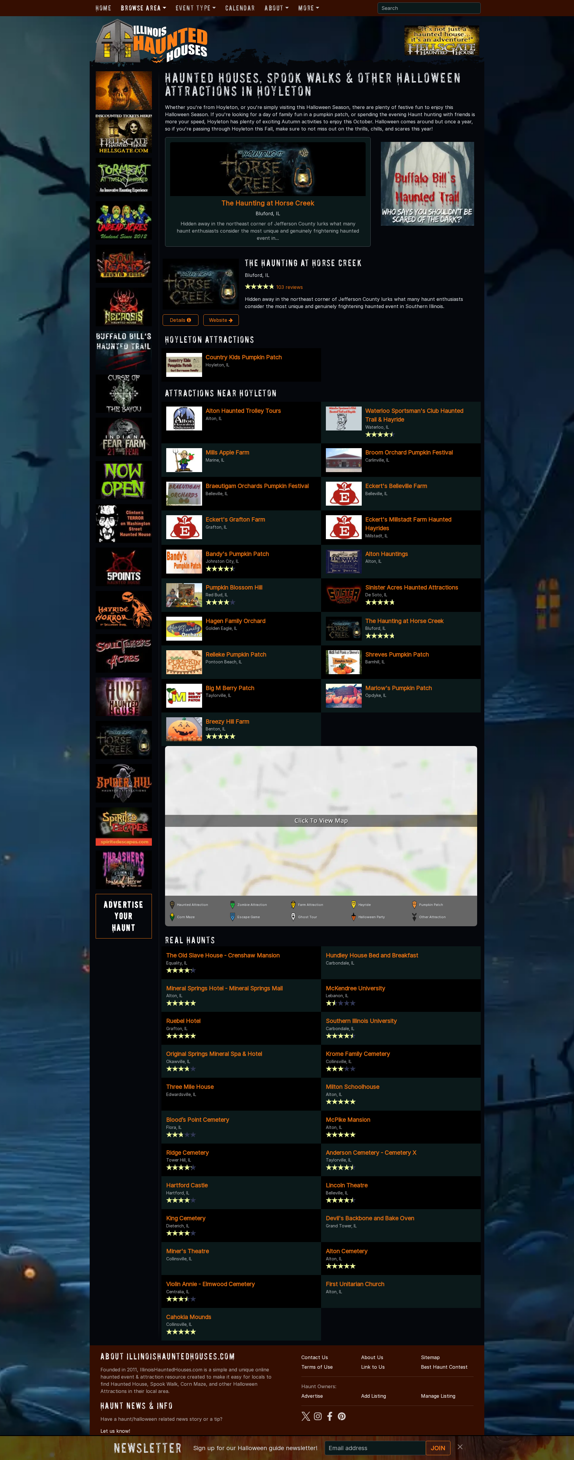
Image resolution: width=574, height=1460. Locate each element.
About (274, 8)
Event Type (193, 8)
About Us (372, 1357)
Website (219, 320)
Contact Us (314, 1357)
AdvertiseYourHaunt (124, 916)
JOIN (438, 1448)
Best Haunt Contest (444, 1367)
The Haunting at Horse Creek (268, 203)
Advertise (312, 1396)
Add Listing (373, 1396)
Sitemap (430, 1357)
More (306, 8)
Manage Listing (438, 1396)
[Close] (460, 1446)
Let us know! (115, 1431)
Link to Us (373, 1367)
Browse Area (141, 8)
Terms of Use (317, 1367)
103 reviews (289, 287)
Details (178, 320)
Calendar (240, 8)
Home (103, 8)
